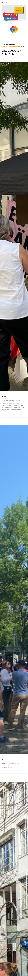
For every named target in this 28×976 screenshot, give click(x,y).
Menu (5, 2)
